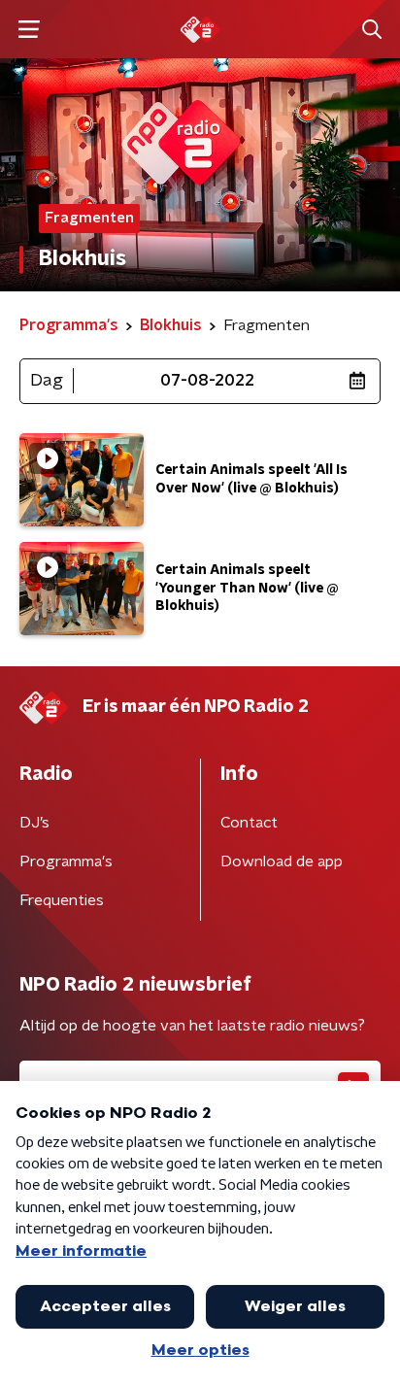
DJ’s (34, 822)
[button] (29, 30)
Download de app (281, 861)
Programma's (66, 861)
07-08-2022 (207, 380)
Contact (249, 822)
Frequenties (61, 900)
